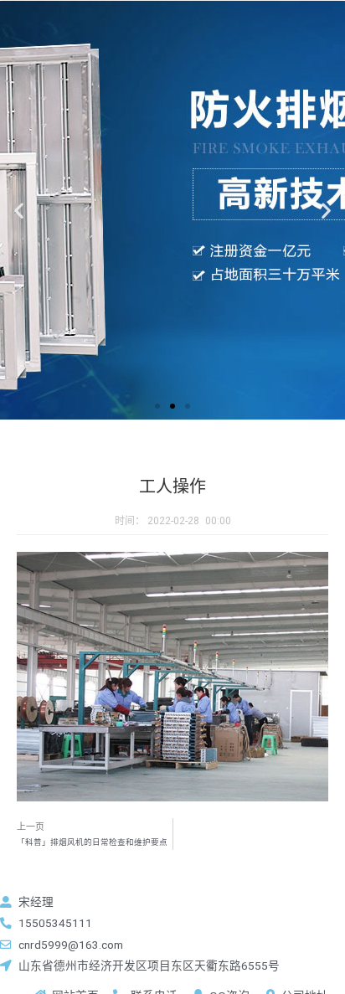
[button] (157, 406)
